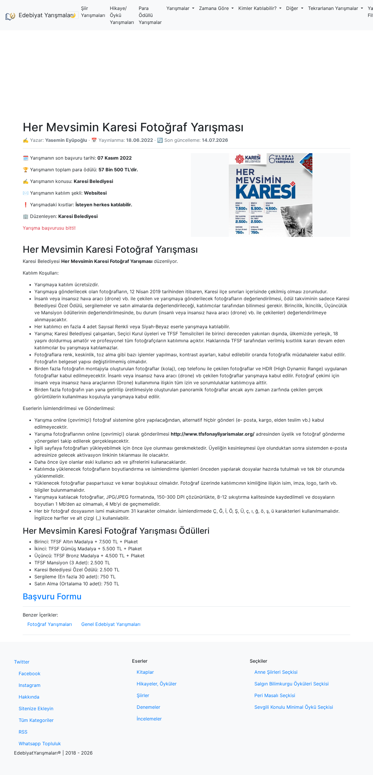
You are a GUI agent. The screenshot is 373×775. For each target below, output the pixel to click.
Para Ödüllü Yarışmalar (150, 15)
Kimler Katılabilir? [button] (258, 8)
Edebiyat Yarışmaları (40, 15)
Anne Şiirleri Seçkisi (276, 672)
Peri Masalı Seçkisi (274, 695)
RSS (23, 732)
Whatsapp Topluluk (40, 743)
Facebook (30, 673)
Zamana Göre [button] (214, 8)
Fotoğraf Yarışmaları (49, 624)
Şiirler (143, 695)
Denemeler (148, 707)
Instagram (30, 685)
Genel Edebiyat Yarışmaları (110, 624)
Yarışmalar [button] (178, 8)
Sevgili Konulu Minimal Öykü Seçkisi (293, 707)
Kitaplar (145, 672)
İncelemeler (149, 719)
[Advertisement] (186, 74)
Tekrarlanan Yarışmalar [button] (334, 8)
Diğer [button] (293, 8)
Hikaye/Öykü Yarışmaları (122, 15)
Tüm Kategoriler (36, 720)
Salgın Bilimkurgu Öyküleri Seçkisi (291, 684)
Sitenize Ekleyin (36, 708)
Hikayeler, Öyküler (157, 684)
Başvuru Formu (52, 596)
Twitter (21, 662)
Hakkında (29, 697)
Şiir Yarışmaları (93, 11)
